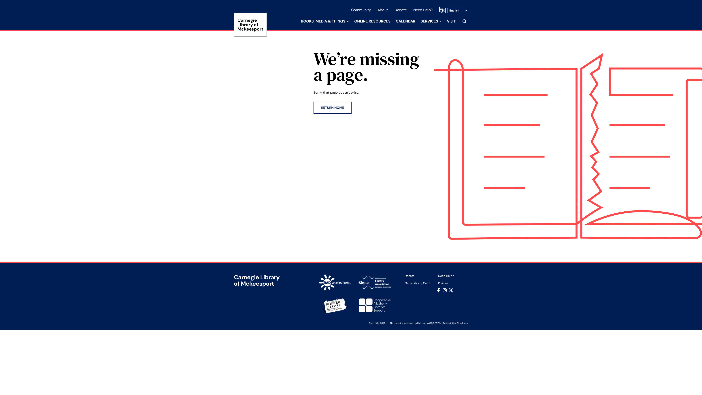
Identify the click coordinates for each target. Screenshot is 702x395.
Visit (451, 21)
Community (361, 10)
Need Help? (423, 10)
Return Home (332, 108)
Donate (401, 10)
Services (429, 21)
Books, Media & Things (323, 21)
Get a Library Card (417, 283)
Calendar (405, 21)
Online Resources (372, 21)
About (383, 10)
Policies (443, 283)
